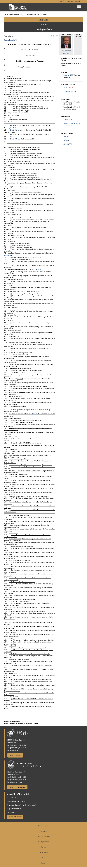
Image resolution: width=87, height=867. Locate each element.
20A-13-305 (13, 139)
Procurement (43, 831)
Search (61, 1)
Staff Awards (11, 812)
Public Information (15, 817)
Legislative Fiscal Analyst (16, 801)
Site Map (43, 847)
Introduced (67, 75)
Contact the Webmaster (43, 836)
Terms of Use (43, 852)
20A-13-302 (67, 144)
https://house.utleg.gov (14, 782)
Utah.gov (43, 863)
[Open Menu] (79, 6)
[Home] (18, 7)
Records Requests (43, 826)
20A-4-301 (33, 348)
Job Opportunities (43, 842)
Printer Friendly (9, 40)
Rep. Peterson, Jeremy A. (66, 52)
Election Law (67, 119)
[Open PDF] (72, 75)
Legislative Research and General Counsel (21, 805)
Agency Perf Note (69, 91)
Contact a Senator (15, 755)
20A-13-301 (67, 140)
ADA (43, 857)
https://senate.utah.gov (14, 750)
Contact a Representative (17, 787)
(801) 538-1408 (20, 748)
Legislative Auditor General (16, 798)
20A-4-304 (23, 291)
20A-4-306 (67, 136)
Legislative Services (14, 809)
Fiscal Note (67, 88)
